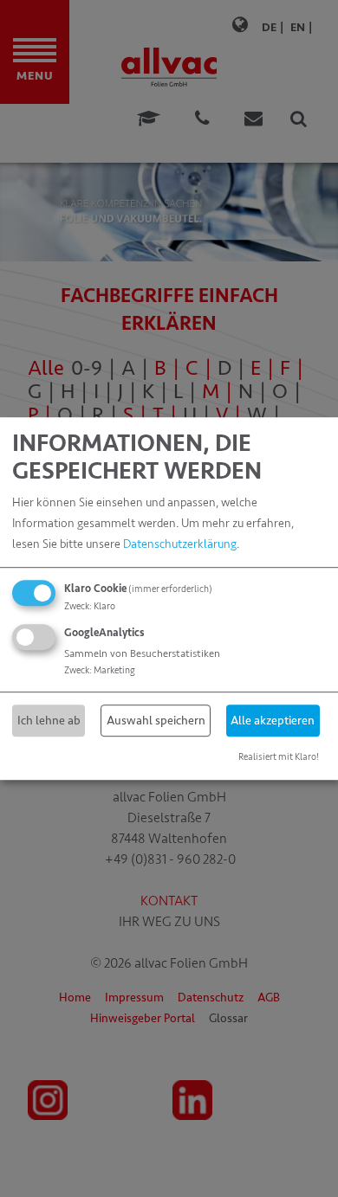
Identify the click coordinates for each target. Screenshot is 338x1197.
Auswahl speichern (156, 720)
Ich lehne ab (49, 720)
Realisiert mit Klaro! (278, 757)
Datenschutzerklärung (180, 544)
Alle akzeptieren (273, 720)
